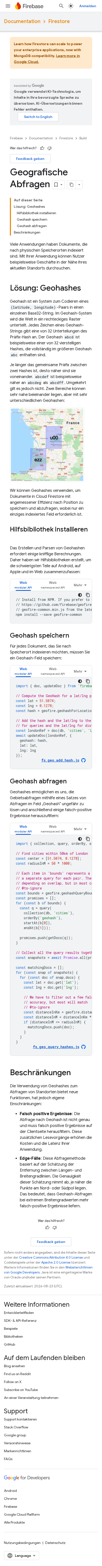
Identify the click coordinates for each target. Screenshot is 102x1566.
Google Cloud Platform (22, 1514)
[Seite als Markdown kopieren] (71, 184)
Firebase (16, 138)
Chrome (10, 1498)
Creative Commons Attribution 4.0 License (51, 1257)
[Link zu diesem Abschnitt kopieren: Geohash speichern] (74, 636)
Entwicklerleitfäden (19, 1312)
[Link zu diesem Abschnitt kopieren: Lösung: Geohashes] (86, 289)
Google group (15, 1435)
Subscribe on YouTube (21, 1390)
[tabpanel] (51, 607)
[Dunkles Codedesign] (80, 595)
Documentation (22, 21)
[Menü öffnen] (8, 6)
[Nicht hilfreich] (49, 148)
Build (83, 138)
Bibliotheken (13, 1336)
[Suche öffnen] (61, 6)
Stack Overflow (16, 1427)
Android (10, 1490)
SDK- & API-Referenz (20, 1320)
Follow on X (13, 1382)
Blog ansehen (14, 1366)
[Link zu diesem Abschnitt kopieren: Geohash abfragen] (72, 782)
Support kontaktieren (20, 1419)
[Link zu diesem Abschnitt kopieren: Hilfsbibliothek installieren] (15, 538)
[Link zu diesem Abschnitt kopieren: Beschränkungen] (76, 1073)
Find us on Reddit (17, 1374)
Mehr (78, 585)
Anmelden (87, 6)
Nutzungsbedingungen (22, 1543)
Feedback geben (30, 158)
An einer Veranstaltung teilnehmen (31, 1397)
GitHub (9, 1344)
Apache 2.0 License (56, 1262)
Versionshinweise (17, 1443)
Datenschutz (55, 1543)
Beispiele (11, 1328)
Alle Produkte (14, 1522)
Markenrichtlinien (17, 1451)
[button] (23, 585)
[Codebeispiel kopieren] (88, 595)
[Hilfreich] (42, 148)
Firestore (59, 21)
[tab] (23, 585)
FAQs (8, 1459)
